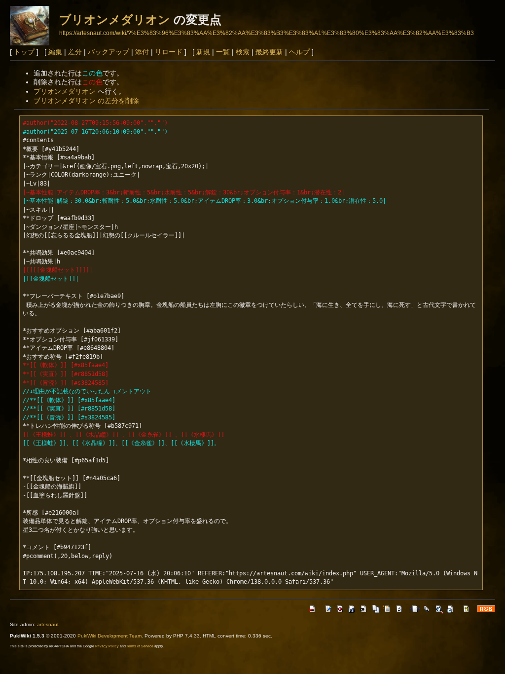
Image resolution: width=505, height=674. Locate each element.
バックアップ (108, 52)
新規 (203, 52)
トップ (24, 52)
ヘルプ (299, 52)
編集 (55, 52)
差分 (75, 52)
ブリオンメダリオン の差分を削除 (86, 101)
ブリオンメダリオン (114, 19)
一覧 (223, 52)
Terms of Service (140, 646)
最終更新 (269, 52)
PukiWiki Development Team (109, 635)
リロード (168, 52)
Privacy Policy (107, 646)
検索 (243, 52)
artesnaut (48, 624)
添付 (142, 52)
